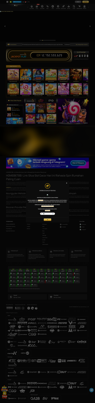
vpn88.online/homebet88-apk (47, 206)
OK (47, 219)
